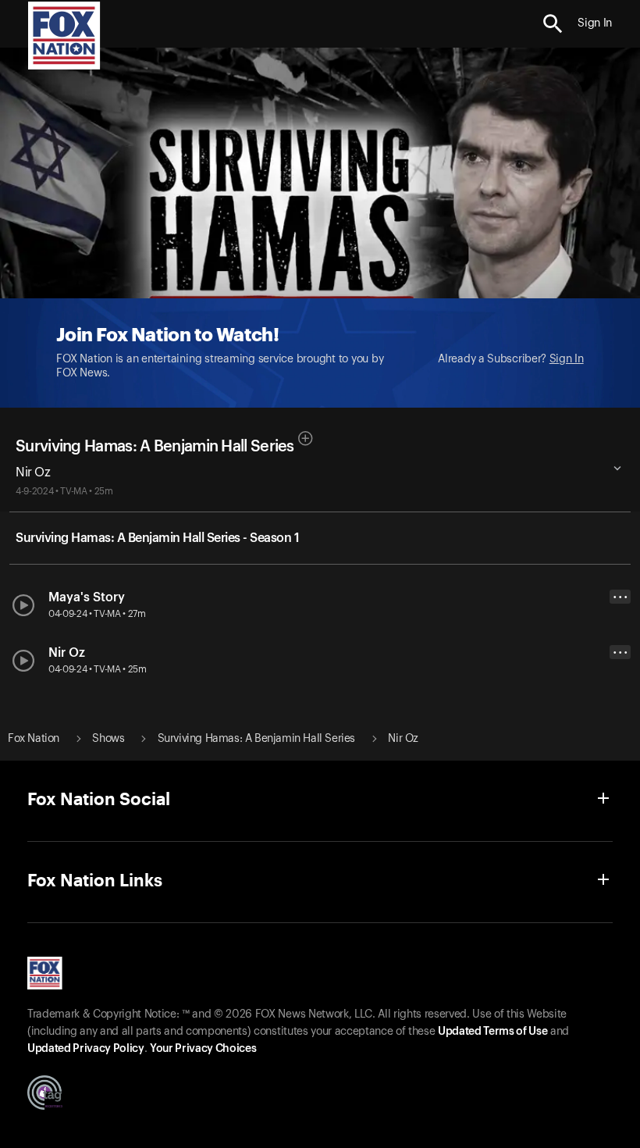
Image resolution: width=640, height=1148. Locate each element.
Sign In (566, 359)
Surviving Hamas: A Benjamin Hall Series (155, 447)
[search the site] (553, 24)
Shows (108, 738)
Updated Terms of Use (492, 1031)
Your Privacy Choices (203, 1048)
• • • (620, 597)
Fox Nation (33, 738)
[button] (553, 24)
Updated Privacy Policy (85, 1048)
